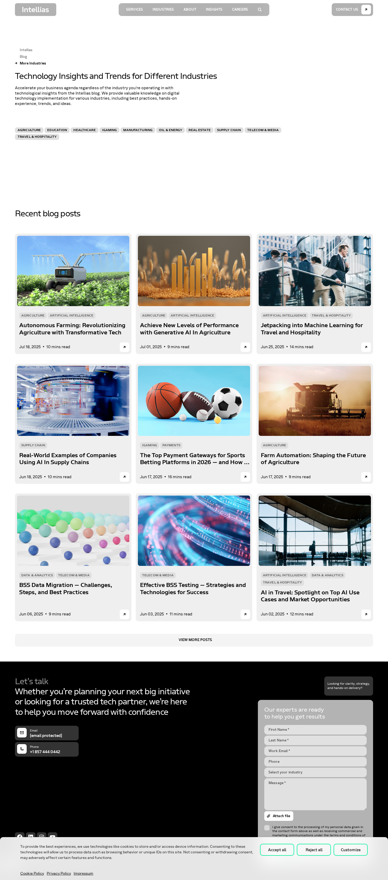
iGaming (109, 130)
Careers (240, 9)
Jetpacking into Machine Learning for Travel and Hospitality (312, 329)
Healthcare (84, 130)
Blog (23, 57)
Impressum (83, 873)
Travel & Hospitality (37, 137)
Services (134, 9)
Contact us (347, 9)
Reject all (314, 849)
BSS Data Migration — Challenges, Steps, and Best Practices (65, 588)
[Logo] (35, 9)
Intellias (26, 50)
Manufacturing (138, 130)
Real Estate (199, 130)
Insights (214, 9)
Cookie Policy (32, 873)
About (189, 9)
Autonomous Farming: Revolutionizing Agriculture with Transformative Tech (72, 329)
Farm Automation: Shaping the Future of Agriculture (313, 459)
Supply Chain (229, 130)
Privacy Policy (59, 873)
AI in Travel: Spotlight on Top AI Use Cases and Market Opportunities (310, 596)
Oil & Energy (170, 130)
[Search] (260, 9)
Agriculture (29, 130)
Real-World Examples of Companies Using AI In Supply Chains (68, 459)
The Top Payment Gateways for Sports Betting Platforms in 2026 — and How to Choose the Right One (195, 459)
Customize (351, 849)
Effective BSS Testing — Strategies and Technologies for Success (193, 588)
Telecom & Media (263, 130)
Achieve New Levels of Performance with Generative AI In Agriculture (189, 329)
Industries (163, 9)
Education (57, 130)
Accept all (277, 849)
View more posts (195, 640)
